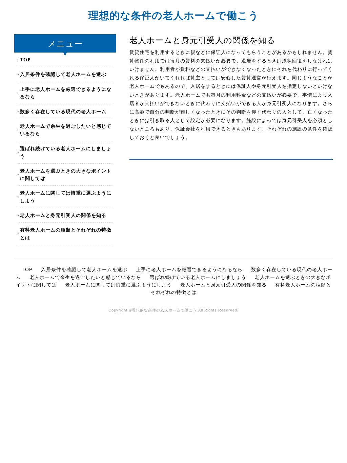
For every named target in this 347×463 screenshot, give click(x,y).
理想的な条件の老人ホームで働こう (173, 15)
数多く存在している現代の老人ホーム (63, 111)
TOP (25, 59)
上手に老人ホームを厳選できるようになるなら (65, 93)
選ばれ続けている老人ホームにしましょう (65, 152)
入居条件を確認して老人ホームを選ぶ (63, 74)
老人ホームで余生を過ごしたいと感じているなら (65, 130)
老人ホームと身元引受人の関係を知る (63, 215)
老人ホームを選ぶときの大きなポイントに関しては (65, 174)
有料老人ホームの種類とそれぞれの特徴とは (65, 233)
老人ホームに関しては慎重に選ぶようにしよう (65, 196)
